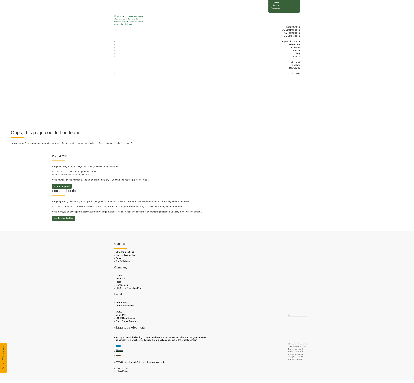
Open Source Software (127, 321)
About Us (120, 279)
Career (119, 275)
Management (122, 285)
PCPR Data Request (125, 318)
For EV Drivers (123, 261)
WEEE (119, 312)
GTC (118, 308)
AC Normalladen (292, 33)
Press (118, 282)
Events (296, 56)
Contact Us (121, 258)
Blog (298, 53)
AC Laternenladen (291, 30)
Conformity (121, 315)
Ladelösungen (293, 27)
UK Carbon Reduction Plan (128, 288)
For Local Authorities (125, 255)
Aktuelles (295, 47)
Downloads (294, 68)
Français (276, 5)
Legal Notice (123, 371)
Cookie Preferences (125, 305)
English (277, 2)
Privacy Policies (122, 368)
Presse (296, 50)
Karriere (296, 65)
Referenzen (294, 44)
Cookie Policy (122, 302)
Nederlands (275, 8)
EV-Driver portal (62, 186)
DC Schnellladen (292, 36)
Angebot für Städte (291, 41)
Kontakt (296, 73)
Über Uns (295, 62)
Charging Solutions (125, 252)
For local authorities (63, 218)
